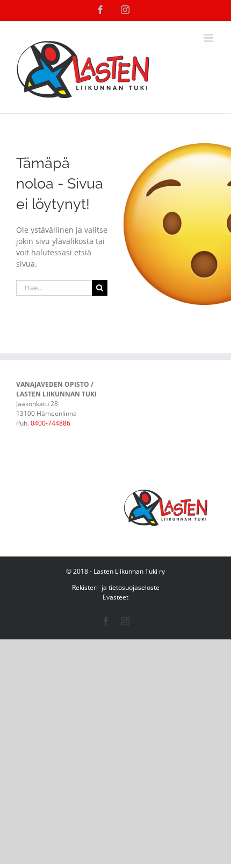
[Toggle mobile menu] (209, 38)
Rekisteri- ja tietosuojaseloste (116, 587)
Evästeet (115, 597)
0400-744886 (50, 423)
